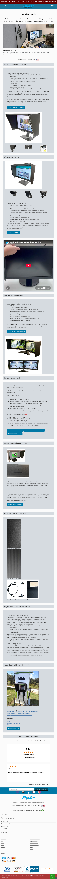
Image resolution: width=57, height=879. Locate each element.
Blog (30, 835)
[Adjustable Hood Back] (43, 194)
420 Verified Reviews (28, 754)
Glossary (3, 847)
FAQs (2, 841)
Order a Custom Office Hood (15, 430)
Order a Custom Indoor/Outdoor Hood (34, 430)
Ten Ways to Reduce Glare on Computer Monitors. (19, 715)
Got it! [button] (52, 876)
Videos (8, 721)
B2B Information (11, 725)
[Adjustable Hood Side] (28, 194)
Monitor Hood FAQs (11, 720)
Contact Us (3, 839)
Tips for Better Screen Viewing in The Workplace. (19, 713)
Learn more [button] (5, 877)
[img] (28, 752)
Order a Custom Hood (13, 728)
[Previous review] (5, 774)
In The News (32, 837)
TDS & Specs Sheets (34, 843)
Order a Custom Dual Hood (14, 433)
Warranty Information (34, 845)
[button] (14, 5)
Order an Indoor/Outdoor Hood (16, 107)
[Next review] (52, 774)
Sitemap (31, 847)
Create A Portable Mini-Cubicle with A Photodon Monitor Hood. (22, 711)
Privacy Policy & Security (35, 839)
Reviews (31, 849)
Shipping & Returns (33, 841)
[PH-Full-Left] (13, 148)
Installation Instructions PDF (14, 723)
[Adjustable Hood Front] (13, 193)
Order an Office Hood (13, 232)
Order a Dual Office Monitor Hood (16, 331)
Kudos (2, 843)
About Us (3, 837)
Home (2, 11)
